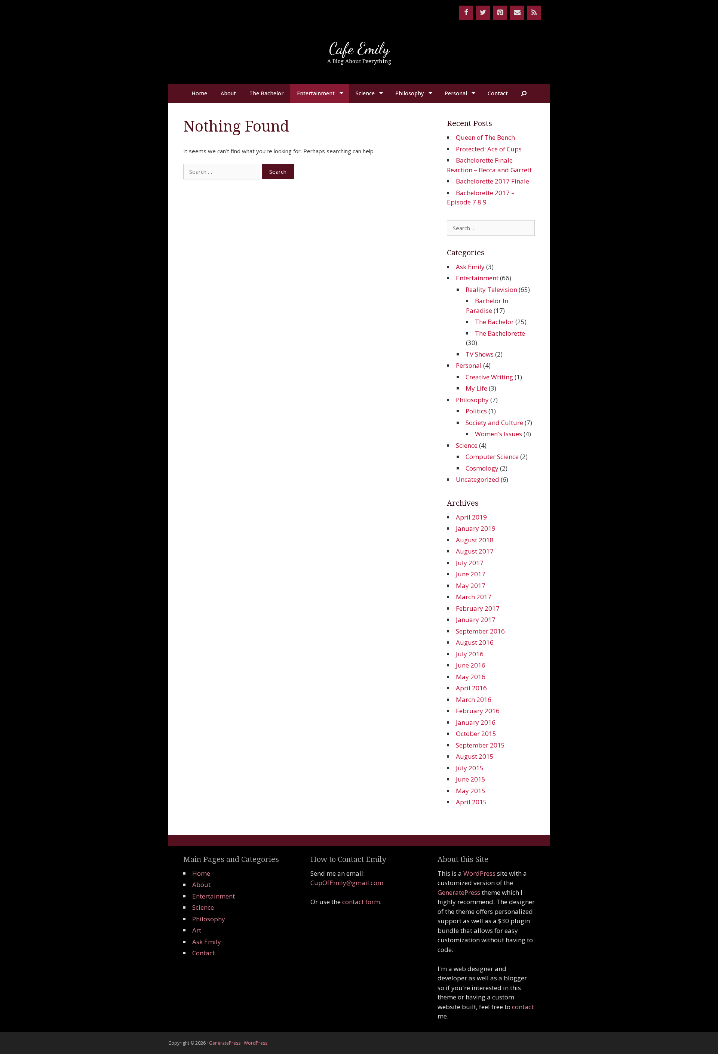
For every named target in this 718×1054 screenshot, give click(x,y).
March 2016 (473, 699)
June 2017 (470, 574)
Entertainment (316, 93)
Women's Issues (498, 433)
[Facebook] (466, 13)
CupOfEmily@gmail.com (346, 882)
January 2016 (475, 722)
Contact (498, 93)
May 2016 (470, 676)
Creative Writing (489, 377)
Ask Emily (470, 266)
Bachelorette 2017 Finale (492, 181)
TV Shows (480, 354)
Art (196, 930)
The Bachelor (266, 93)
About (228, 93)
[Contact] (517, 13)
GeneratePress (459, 892)
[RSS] (534, 13)
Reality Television (491, 289)
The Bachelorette (500, 333)
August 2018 (475, 540)
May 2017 (470, 585)
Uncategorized (477, 479)
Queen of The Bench (485, 137)
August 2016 (475, 642)
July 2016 (470, 654)
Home (199, 93)
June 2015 (470, 779)
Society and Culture (494, 422)
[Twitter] (483, 13)
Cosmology (482, 468)
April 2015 (471, 802)
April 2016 (471, 688)
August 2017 (475, 551)
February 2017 (478, 608)
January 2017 (475, 619)
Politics (476, 411)
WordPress (479, 873)
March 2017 (473, 596)
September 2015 (480, 745)
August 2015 (475, 756)
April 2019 (471, 517)
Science (365, 93)
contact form (361, 901)
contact (523, 1006)
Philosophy (409, 93)
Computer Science (492, 456)
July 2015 (470, 768)
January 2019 (475, 528)
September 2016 (480, 631)
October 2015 (476, 733)
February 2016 (478, 710)
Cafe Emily (359, 48)
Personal (456, 93)
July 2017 (470, 562)
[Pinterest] (500, 13)
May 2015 (470, 790)
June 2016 (470, 665)
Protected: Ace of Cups (489, 149)
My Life (476, 388)
